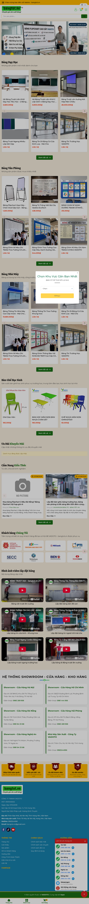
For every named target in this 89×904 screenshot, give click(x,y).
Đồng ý (57, 296)
